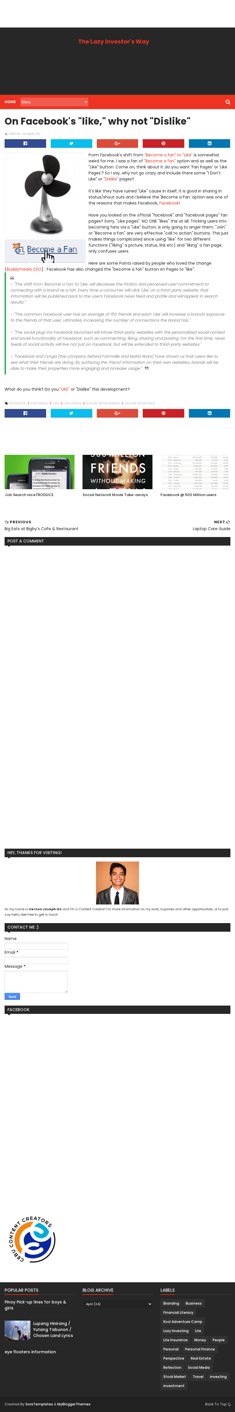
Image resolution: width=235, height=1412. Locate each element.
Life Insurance (175, 1340)
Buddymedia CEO (24, 269)
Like (56, 403)
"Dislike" (110, 179)
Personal (171, 1349)
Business (194, 1303)
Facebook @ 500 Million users (188, 494)
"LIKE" (65, 389)
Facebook (169, 203)
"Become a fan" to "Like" (168, 155)
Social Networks (140, 403)
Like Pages (73, 403)
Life (198, 1330)
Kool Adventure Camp (182, 1321)
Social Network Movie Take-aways (115, 494)
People (219, 1340)
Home (10, 101)
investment (174, 1385)
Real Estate (201, 1358)
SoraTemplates (39, 1404)
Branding (171, 1303)
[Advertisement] (104, 13)
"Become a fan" (160, 161)
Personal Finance (200, 1349)
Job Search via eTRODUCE (29, 494)
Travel (198, 1376)
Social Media (199, 1367)
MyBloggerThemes (74, 1404)
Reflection (172, 1367)
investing (218, 1376)
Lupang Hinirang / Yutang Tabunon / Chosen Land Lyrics (53, 1329)
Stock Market (174, 1376)
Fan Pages (40, 403)
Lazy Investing (176, 1330)
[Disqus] (117, 621)
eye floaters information (30, 1352)
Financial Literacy (178, 1312)
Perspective (173, 1358)
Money (200, 1340)
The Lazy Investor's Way (113, 42)
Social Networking (103, 403)
